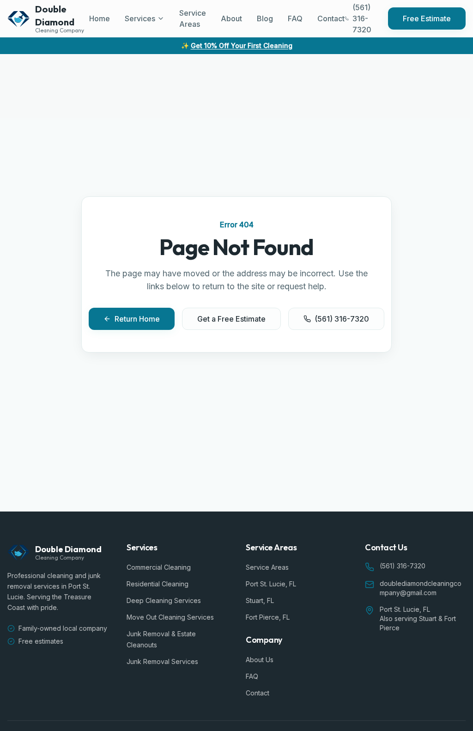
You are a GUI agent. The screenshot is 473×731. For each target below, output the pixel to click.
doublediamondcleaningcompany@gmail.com (420, 588)
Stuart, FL (260, 600)
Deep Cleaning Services (164, 600)
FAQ (295, 18)
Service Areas (192, 18)
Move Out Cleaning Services (170, 617)
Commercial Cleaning (159, 567)
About (231, 18)
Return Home (137, 318)
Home (99, 18)
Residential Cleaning (157, 584)
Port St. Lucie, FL (271, 584)
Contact (331, 18)
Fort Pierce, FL (268, 617)
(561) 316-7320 (342, 318)
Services (140, 18)
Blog (265, 18)
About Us (259, 660)
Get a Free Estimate (231, 318)
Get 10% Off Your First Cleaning (241, 45)
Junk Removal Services (162, 661)
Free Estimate (427, 18)
